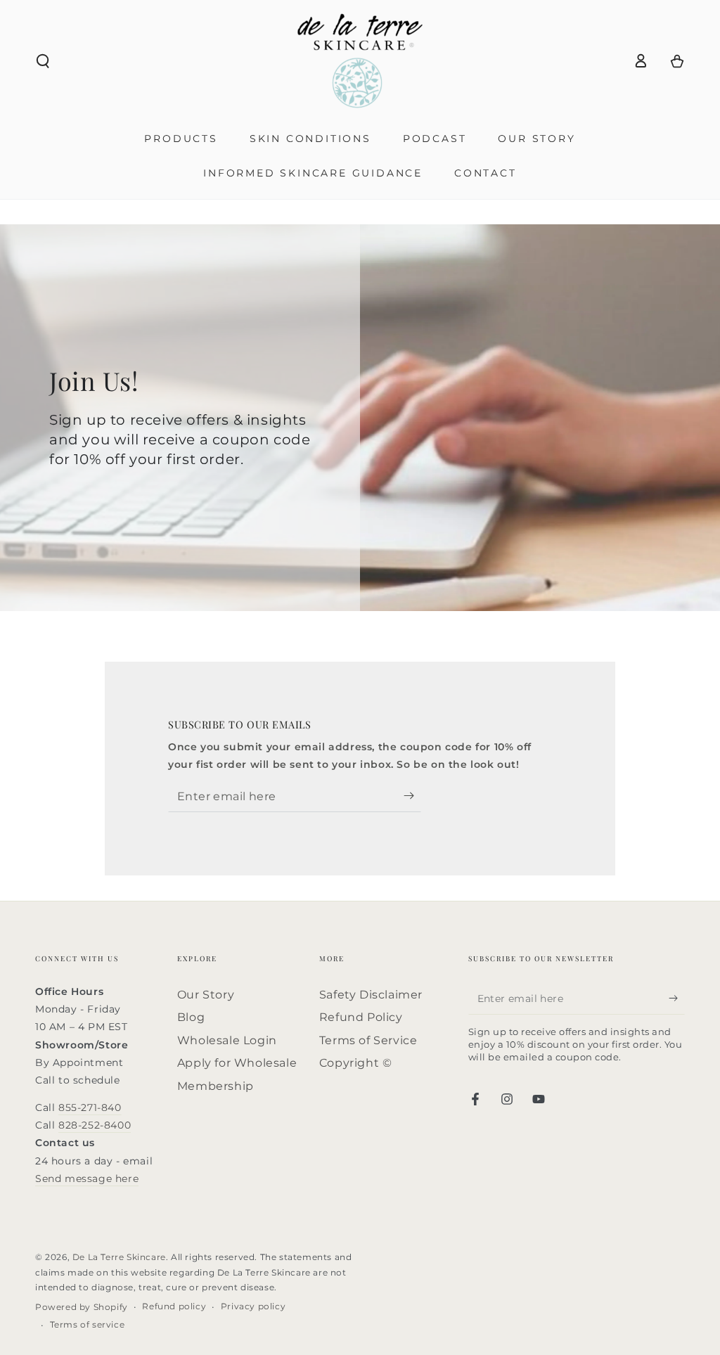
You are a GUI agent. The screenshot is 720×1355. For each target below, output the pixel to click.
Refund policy (174, 1306)
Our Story (205, 994)
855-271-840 (90, 1107)
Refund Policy (361, 1017)
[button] (43, 61)
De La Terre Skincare (119, 1257)
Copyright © (355, 1063)
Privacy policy (253, 1306)
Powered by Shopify (81, 1307)
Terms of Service (368, 1040)
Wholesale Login (227, 1040)
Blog (191, 1017)
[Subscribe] (412, 796)
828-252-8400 (94, 1125)
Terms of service (87, 1324)
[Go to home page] (360, 61)
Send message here (87, 1178)
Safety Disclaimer (371, 994)
